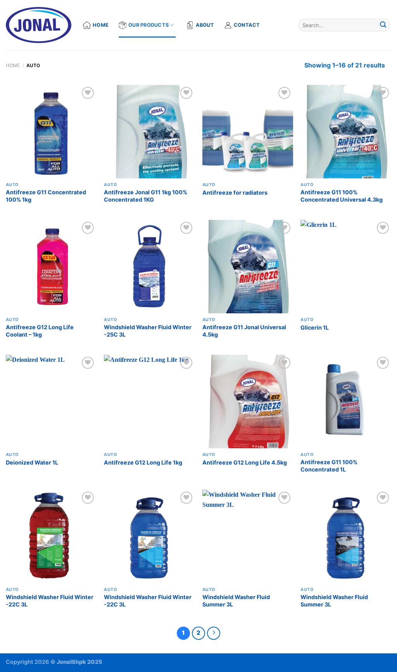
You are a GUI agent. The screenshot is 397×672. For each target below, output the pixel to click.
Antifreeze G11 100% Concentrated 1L (328, 466)
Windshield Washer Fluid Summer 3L (236, 601)
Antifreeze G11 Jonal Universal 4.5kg (244, 331)
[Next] (213, 633)
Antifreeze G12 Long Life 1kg (143, 462)
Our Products (148, 25)
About (205, 25)
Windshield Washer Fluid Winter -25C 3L (148, 331)
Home (101, 25)
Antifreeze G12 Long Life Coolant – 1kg (40, 331)
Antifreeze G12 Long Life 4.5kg (244, 462)
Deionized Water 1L (32, 462)
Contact (247, 25)
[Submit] (383, 25)
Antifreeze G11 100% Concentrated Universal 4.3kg (341, 196)
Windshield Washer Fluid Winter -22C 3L (49, 601)
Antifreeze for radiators (235, 192)
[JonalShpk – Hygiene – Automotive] (38, 25)
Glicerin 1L (314, 327)
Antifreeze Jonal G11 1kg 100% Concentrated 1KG (145, 196)
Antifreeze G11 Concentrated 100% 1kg (46, 196)
